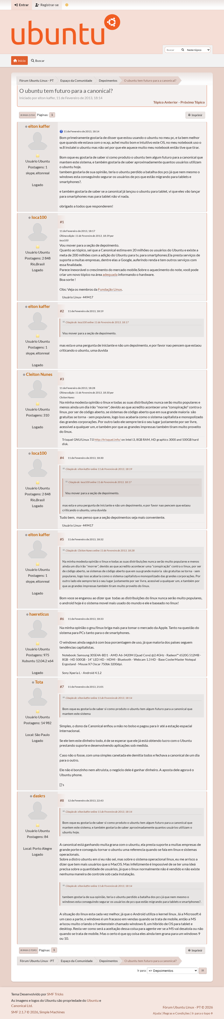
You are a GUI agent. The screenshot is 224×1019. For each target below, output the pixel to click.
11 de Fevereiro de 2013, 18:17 (77, 231)
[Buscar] (182, 50)
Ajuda (157, 1013)
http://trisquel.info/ (107, 439)
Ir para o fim (27, 115)
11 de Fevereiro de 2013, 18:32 (85, 539)
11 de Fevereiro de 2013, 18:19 (85, 311)
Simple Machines (52, 1012)
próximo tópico (192, 102)
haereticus (39, 614)
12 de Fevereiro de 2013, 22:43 (85, 800)
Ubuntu (93, 1000)
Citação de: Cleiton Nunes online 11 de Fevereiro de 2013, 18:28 (100, 550)
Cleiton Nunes (39, 374)
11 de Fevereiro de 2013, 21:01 (85, 686)
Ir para (141, 970)
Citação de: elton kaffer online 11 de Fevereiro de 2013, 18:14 (99, 697)
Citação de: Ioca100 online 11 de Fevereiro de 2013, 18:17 (97, 322)
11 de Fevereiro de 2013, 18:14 (81, 131)
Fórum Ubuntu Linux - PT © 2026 (188, 1007)
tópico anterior (165, 102)
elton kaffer (39, 126)
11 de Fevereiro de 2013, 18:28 (77, 388)
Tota (39, 681)
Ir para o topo (28, 950)
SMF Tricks (55, 994)
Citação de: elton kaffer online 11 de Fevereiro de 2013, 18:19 (99, 469)
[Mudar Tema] (67, 5)
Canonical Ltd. (22, 1005)
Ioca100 (39, 217)
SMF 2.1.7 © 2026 (24, 1012)
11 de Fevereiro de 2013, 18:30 (85, 457)
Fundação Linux (110, 289)
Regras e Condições (176, 1013)
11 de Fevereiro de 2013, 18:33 (85, 618)
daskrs (39, 795)
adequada (110, 274)
